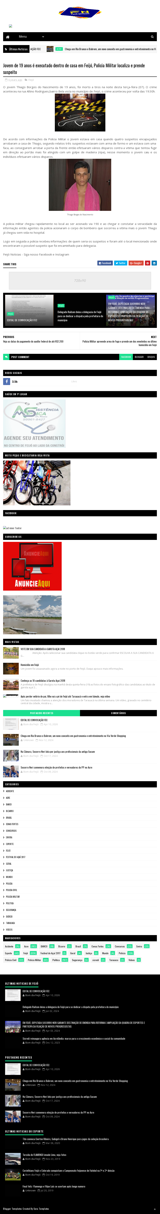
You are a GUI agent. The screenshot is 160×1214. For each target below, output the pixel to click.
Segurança (11, 909)
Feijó (31, 80)
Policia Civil (11, 890)
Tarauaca (10, 923)
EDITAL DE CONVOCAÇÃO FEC (22, 320)
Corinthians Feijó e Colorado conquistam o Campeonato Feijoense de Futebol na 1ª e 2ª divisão (69, 1170)
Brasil (9, 817)
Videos (9, 929)
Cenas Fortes (12, 824)
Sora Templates (41, 1208)
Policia (9, 883)
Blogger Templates (12, 1208)
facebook (126, 357)
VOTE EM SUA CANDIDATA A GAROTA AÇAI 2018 (43, 649)
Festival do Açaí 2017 (15, 857)
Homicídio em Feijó (30, 665)
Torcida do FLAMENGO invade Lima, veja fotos (44, 1155)
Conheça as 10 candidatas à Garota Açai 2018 (43, 680)
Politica (9, 903)
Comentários (118, 713)
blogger (139, 357)
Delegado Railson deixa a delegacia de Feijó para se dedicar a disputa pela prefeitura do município (80, 316)
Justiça (9, 870)
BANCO (9, 804)
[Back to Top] (155, 1209)
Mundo (9, 877)
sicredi (9, 916)
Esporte (10, 844)
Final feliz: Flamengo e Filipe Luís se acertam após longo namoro (54, 1186)
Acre (42, 49)
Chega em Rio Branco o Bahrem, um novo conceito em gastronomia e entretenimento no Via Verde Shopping (103, 49)
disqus (151, 357)
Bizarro (10, 811)
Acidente (10, 791)
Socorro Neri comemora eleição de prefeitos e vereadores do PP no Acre (56, 767)
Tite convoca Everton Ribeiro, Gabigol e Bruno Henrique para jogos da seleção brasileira (66, 1139)
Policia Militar (13, 896)
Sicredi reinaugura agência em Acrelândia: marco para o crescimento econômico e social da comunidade (74, 1038)
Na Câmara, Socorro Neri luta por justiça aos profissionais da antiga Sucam (58, 751)
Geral (8, 863)
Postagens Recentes (41, 713)
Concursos (11, 830)
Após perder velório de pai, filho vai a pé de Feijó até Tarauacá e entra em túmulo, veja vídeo (65, 696)
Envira (9, 837)
